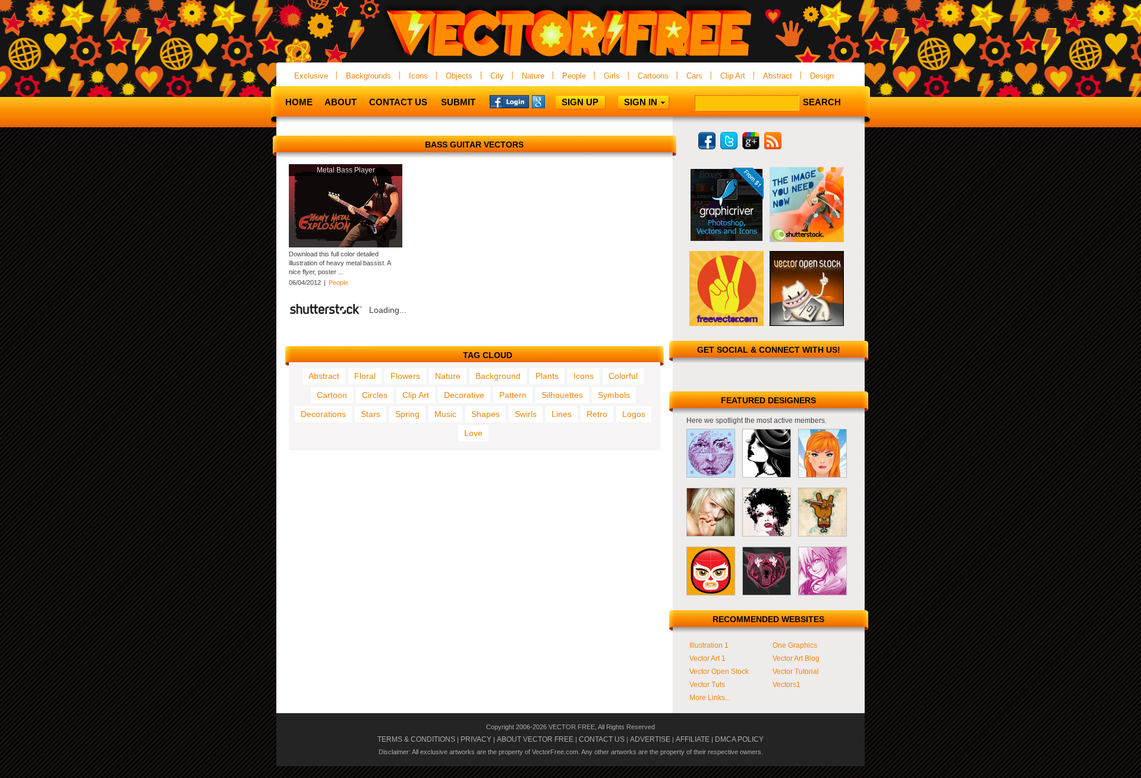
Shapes (485, 414)
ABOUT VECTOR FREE (535, 739)
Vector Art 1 (707, 658)
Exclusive (311, 75)
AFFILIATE (693, 739)
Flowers (405, 376)
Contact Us (398, 102)
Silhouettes (562, 395)
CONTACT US (602, 739)
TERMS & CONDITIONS (416, 739)
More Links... (709, 698)
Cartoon (332, 395)
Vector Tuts (707, 684)
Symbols (614, 395)
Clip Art (732, 75)
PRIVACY (476, 739)
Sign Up (580, 102)
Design (822, 75)
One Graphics (795, 645)
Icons (418, 75)
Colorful (623, 376)
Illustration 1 (709, 645)
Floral (365, 376)
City (497, 75)
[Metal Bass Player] (345, 245)
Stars (370, 414)
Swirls (526, 414)
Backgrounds (368, 75)
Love (473, 433)
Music (445, 414)
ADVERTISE (650, 739)
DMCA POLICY (739, 739)
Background (498, 376)
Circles (374, 395)
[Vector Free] (570, 57)
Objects (459, 75)
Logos (633, 414)
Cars (694, 75)
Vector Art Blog (796, 658)
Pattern (513, 395)
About (340, 102)
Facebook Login (509, 101)
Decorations (323, 414)
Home (299, 102)
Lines (561, 414)
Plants (547, 376)
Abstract (777, 75)
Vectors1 (786, 684)
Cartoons (653, 75)
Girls (612, 75)
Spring (407, 414)
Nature (533, 75)
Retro (597, 414)
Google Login (551, 101)
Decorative (464, 395)
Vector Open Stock (719, 671)
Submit (458, 102)
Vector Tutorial (796, 671)
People (574, 75)
